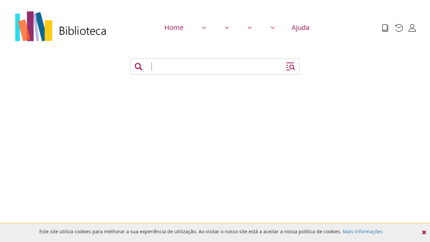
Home (173, 27)
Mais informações (363, 231)
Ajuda (300, 27)
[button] (203, 27)
